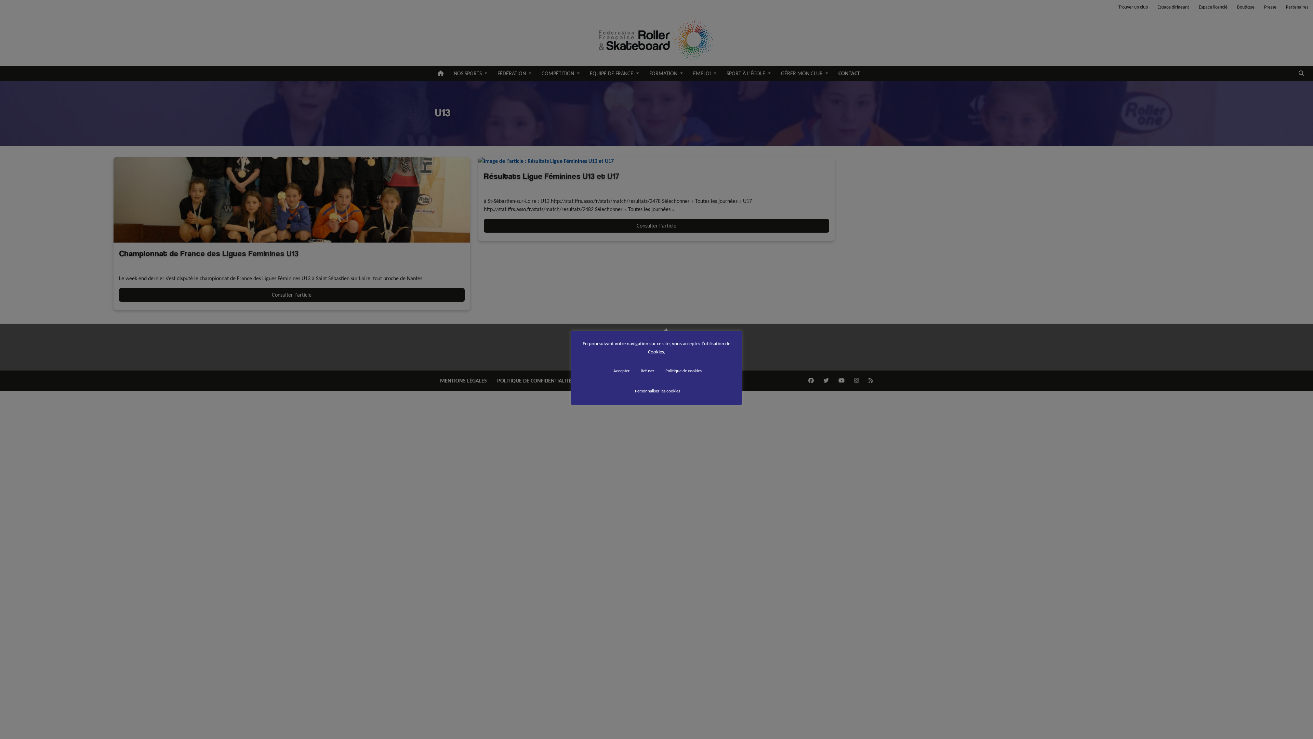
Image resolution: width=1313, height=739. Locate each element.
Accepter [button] (621, 370)
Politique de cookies (683, 370)
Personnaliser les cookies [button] (657, 390)
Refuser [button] (647, 370)
